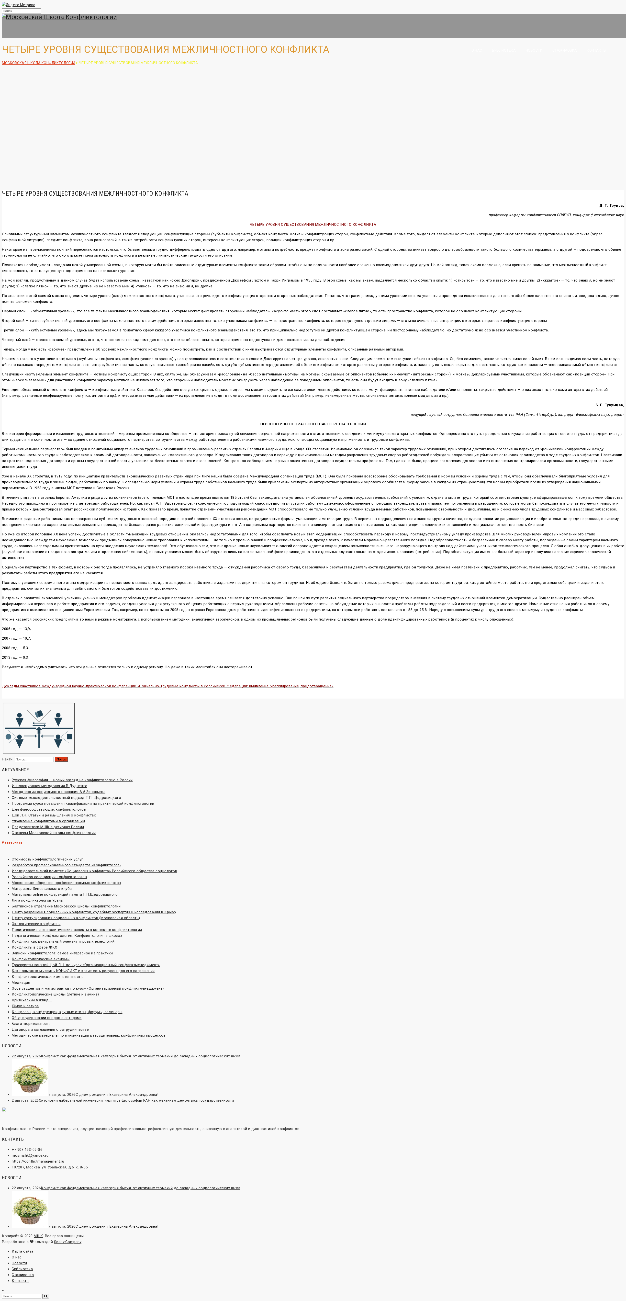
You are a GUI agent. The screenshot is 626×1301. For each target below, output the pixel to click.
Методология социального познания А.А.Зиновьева (58, 792)
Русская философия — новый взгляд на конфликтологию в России (72, 780)
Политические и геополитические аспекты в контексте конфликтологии (77, 930)
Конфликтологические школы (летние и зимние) (55, 994)
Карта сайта (23, 1251)
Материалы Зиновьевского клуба (42, 888)
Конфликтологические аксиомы (41, 959)
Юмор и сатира (25, 1006)
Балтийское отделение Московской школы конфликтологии (66, 906)
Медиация (21, 982)
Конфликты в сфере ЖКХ (34, 947)
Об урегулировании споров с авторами (47, 1018)
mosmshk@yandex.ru (30, 1155)
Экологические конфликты (36, 924)
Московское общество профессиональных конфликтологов (66, 883)
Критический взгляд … (32, 1000)
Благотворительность (31, 1023)
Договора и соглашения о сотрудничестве (50, 1029)
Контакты (596, 50)
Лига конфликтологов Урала (37, 900)
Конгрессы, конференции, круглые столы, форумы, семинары (67, 1012)
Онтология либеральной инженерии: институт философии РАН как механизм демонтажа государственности (136, 1100)
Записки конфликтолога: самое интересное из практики (62, 953)
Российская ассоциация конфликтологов (49, 877)
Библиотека (504, 50)
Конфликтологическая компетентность (47, 976)
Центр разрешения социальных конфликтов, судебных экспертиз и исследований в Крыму (94, 912)
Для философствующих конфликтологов (49, 809)
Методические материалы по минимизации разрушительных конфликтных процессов (89, 1035)
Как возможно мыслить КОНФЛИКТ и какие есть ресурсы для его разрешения (83, 971)
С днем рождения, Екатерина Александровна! (117, 1094)
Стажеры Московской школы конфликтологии (54, 833)
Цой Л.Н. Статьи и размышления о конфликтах (54, 815)
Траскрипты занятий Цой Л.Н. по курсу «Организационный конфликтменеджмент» (86, 965)
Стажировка (564, 50)
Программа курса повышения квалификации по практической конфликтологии (83, 803)
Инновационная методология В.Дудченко (49, 786)
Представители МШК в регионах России (48, 827)
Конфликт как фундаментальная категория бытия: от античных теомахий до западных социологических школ (140, 1056)
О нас (476, 50)
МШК (38, 1236)
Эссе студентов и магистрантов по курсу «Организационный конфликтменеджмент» (88, 988)
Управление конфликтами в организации (48, 821)
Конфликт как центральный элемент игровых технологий (63, 941)
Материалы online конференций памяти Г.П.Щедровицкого (65, 894)
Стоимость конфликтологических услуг (47, 859)
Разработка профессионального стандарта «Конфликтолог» (66, 865)
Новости (534, 50)
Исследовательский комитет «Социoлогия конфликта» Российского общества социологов (94, 871)
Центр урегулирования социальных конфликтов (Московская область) (76, 918)
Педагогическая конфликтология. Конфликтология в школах (67, 935)
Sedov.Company (68, 1242)
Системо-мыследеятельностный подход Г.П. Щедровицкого (66, 797)
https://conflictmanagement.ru (38, 1161)
